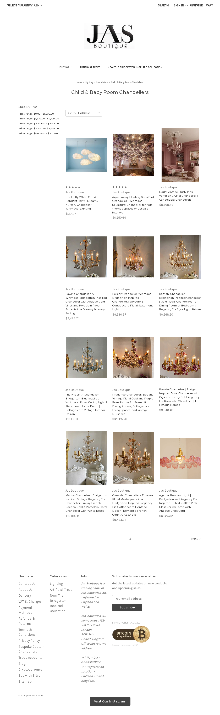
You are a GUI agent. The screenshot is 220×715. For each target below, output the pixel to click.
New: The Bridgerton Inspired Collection (135, 67)
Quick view (84, 151)
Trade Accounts (30, 658)
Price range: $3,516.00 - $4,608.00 (39, 128)
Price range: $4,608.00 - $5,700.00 (39, 133)
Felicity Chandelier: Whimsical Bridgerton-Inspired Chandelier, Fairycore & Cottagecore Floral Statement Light (132, 301)
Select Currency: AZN (23, 5)
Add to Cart (180, 158)
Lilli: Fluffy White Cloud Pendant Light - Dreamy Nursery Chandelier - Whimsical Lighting (81, 202)
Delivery (25, 595)
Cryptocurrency (30, 669)
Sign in (179, 5)
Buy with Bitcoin (31, 675)
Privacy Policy (29, 641)
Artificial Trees (90, 67)
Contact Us (27, 584)
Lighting (63, 67)
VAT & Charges (30, 601)
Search (163, 5)
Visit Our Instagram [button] (110, 701)
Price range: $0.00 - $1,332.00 (36, 113)
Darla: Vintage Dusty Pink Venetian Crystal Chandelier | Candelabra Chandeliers (178, 195)
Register (196, 5)
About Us (25, 590)
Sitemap (25, 681)
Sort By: (72, 113)
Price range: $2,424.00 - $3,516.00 (39, 123)
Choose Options (87, 158)
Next (194, 538)
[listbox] (90, 113)
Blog (22, 664)
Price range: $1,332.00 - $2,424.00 (39, 118)
